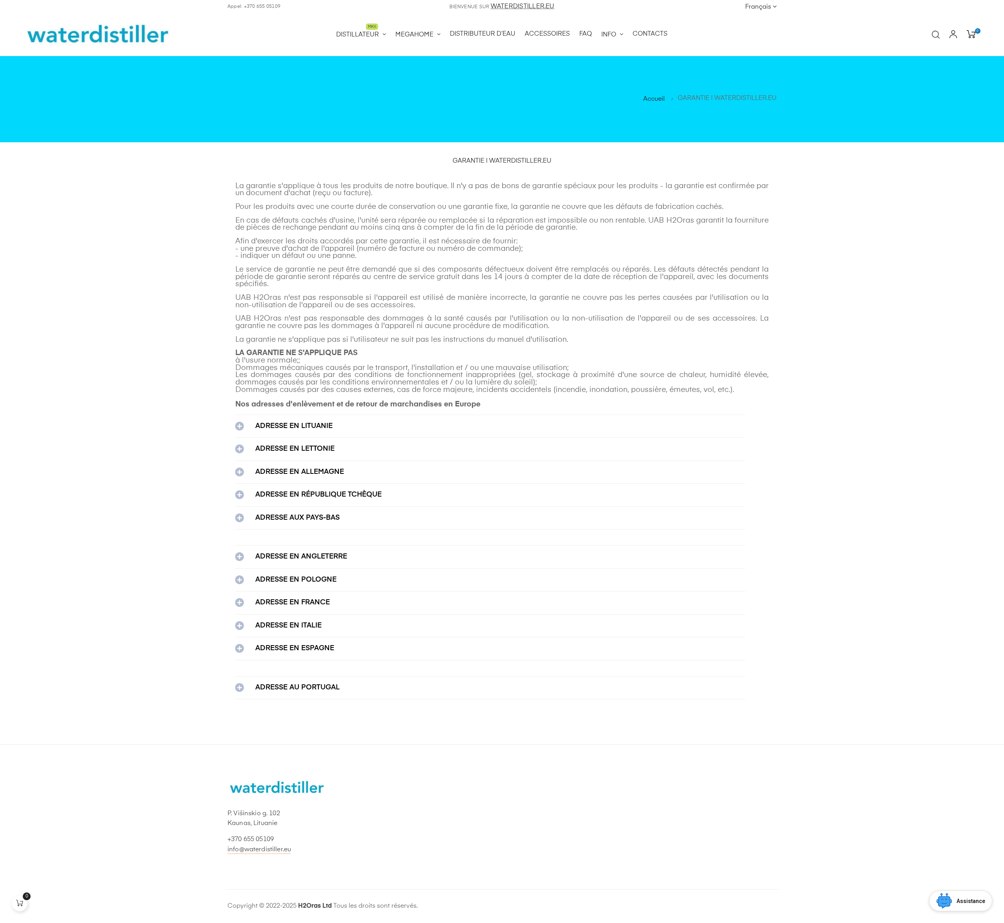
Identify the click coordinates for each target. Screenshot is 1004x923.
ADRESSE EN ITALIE (288, 625)
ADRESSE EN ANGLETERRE (301, 556)
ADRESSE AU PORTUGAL (297, 687)
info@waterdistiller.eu (259, 850)
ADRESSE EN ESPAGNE (294, 648)
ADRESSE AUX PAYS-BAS (297, 517)
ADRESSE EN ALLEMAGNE (299, 471)
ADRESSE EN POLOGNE (295, 579)
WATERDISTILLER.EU (523, 7)
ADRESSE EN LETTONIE (295, 448)
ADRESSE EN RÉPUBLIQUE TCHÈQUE (318, 494)
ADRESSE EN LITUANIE (294, 426)
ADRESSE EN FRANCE (292, 602)
